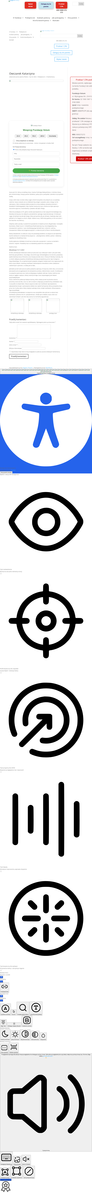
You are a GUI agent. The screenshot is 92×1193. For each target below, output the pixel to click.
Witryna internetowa (15, 348)
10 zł (18, 136)
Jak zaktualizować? (48, 1056)
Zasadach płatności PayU (19, 180)
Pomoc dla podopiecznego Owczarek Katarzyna (28, 149)
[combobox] (46, 371)
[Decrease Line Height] (1, 1000)
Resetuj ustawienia (6, 1180)
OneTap (13, 470)
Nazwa (11, 341)
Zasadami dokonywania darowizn (29, 176)
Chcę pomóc (72, 18)
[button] (1, 574)
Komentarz (13, 338)
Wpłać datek (30, 5)
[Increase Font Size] (1, 977)
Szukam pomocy (43, 18)
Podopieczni (30, 18)
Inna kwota (52, 136)
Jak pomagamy (58, 18)
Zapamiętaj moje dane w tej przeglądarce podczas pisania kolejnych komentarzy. (35, 352)
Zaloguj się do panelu (46, 5)
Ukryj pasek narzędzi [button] (6, 472)
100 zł (42, 136)
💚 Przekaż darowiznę (36, 171)
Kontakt (56, 21)
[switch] (1, 573)
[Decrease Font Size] (1, 981)
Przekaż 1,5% (61, 5)
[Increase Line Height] (1, 996)
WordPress (49, 368)
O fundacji (17, 18)
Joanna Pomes (24, 77)
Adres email (13, 345)
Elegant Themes (27, 368)
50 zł (33, 136)
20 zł (26, 136)
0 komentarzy (50, 77)
